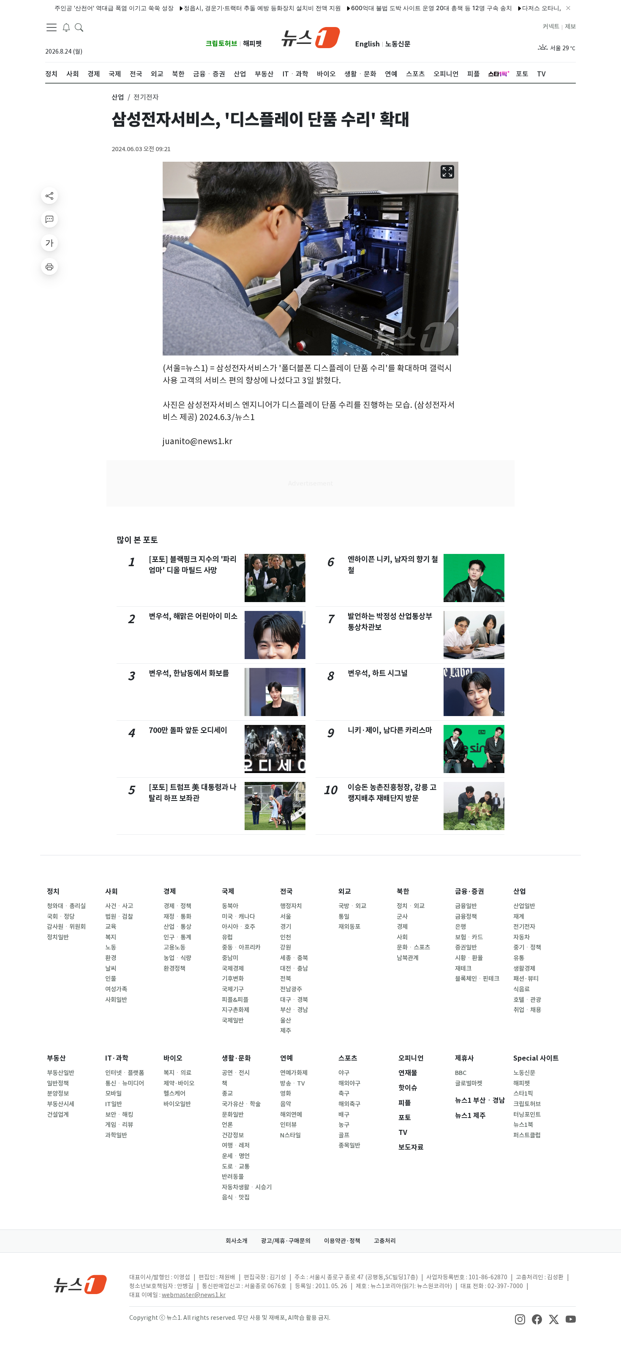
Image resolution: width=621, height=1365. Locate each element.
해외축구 (349, 1104)
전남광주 (291, 989)
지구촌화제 (235, 1010)
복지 (110, 937)
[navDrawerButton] (51, 27)
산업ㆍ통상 (177, 927)
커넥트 (551, 26)
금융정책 (466, 916)
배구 (343, 1114)
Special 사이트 (536, 1058)
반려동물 (233, 1176)
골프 (343, 1135)
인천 (285, 937)
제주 (285, 1030)
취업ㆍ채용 (527, 1010)
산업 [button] (118, 97)
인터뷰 (288, 1125)
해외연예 (291, 1114)
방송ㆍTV (292, 1083)
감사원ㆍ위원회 (66, 927)
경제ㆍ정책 (177, 906)
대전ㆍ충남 (294, 968)
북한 (403, 891)
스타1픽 (523, 1093)
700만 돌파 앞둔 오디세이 (188, 730)
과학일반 (116, 1135)
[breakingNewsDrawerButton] (66, 27)
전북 (285, 978)
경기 (285, 927)
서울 (285, 916)
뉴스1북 (523, 1125)
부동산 (56, 1058)
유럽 (227, 937)
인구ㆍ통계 (177, 937)
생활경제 (524, 968)
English (367, 44)
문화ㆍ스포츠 (413, 947)
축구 (343, 1093)
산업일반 (524, 906)
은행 (460, 927)
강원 (285, 947)
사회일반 (116, 1000)
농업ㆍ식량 (177, 958)
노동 (110, 947)
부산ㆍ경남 (294, 1010)
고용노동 (174, 947)
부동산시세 (60, 1104)
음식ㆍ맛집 (236, 1197)
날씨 (110, 968)
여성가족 (116, 989)
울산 (285, 1020)
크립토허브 (221, 43)
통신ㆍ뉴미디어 (124, 1083)
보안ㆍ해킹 (119, 1114)
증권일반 (466, 947)
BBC (460, 1073)
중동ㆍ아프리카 (241, 947)
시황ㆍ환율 (469, 958)
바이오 (172, 1058)
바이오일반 (177, 1104)
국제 (228, 891)
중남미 (230, 958)
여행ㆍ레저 (236, 1145)
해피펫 (252, 43)
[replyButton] (49, 219)
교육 (110, 927)
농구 (343, 1125)
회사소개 (237, 1241)
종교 (227, 1093)
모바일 (113, 1093)
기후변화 (233, 978)
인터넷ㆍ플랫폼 (124, 1073)
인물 (110, 978)
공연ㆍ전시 (236, 1073)
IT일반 (113, 1104)
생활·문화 (236, 1058)
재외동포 (349, 927)
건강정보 (233, 1135)
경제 (169, 891)
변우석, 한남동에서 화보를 (189, 673)
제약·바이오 (178, 1083)
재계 (518, 916)
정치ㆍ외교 (411, 906)
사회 (111, 891)
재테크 (463, 968)
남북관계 (408, 958)
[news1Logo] (80, 1284)
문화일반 (233, 1114)
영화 (285, 1093)
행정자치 (291, 906)
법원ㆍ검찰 (119, 916)
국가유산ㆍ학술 (241, 1104)
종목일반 (349, 1145)
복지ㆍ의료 (177, 1073)
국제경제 (233, 968)
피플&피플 (235, 1000)
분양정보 (58, 1093)
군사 (402, 916)
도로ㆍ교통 (236, 1166)
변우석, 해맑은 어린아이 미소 (193, 616)
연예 (286, 1058)
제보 (570, 26)
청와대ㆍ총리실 (66, 906)
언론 (227, 1125)
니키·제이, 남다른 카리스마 (390, 730)
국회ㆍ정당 (61, 916)
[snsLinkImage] (520, 1318)
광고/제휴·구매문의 (285, 1241)
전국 (286, 891)
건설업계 (58, 1114)
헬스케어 (174, 1093)
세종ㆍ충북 (294, 958)
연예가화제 (294, 1073)
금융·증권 (469, 891)
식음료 (521, 989)
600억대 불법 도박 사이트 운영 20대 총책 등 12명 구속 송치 (407, 7)
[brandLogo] (310, 36)
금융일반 (466, 906)
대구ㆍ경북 (294, 1000)
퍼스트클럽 (527, 1135)
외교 (344, 891)
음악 (285, 1104)
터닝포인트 (527, 1114)
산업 (519, 891)
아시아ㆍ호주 (238, 927)
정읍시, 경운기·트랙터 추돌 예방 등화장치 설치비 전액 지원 (237, 7)
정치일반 (58, 937)
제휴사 (464, 1058)
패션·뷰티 (526, 978)
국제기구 (233, 989)
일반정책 (58, 1083)
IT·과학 (116, 1058)
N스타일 (290, 1135)
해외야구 (349, 1083)
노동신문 (398, 44)
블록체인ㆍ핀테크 (477, 978)
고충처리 (385, 1241)
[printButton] (49, 266)
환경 (110, 958)
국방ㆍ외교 (352, 906)
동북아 (230, 906)
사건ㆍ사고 (119, 906)
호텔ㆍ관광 (527, 1000)
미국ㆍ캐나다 (238, 916)
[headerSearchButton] (79, 27)
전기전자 (524, 927)
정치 (53, 891)
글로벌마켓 (468, 1083)
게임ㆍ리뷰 (119, 1125)
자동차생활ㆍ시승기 (247, 1187)
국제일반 (233, 1020)
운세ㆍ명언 (236, 1156)
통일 (343, 916)
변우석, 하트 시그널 (378, 673)
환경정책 (174, 968)
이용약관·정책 (342, 1241)
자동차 (521, 937)
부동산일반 (60, 1073)
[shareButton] (49, 195)
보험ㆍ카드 (469, 937)
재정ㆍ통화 (177, 916)
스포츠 (347, 1058)
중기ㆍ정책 (527, 947)
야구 (343, 1073)
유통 (518, 958)
